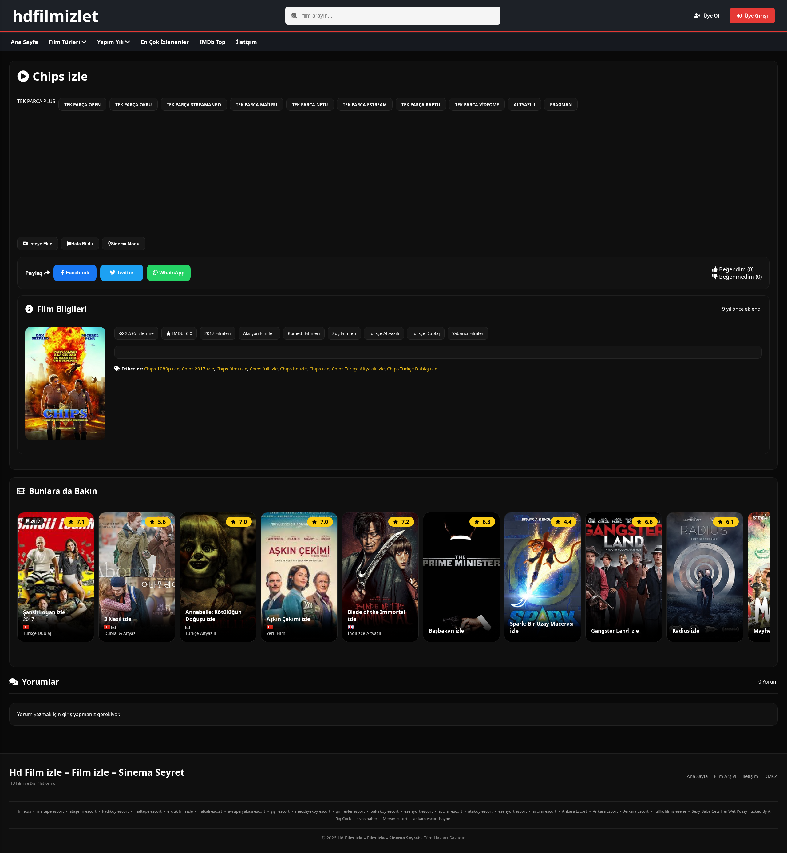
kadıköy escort (115, 811)
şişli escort (280, 811)
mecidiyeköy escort (312, 811)
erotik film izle (180, 811)
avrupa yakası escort (246, 811)
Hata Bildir (82, 243)
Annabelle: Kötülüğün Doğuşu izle (213, 616)
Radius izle (685, 631)
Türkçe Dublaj (426, 333)
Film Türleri (65, 42)
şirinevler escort (350, 811)
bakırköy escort (384, 811)
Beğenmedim (736, 276)
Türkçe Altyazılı (384, 333)
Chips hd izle (293, 368)
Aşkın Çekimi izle (288, 619)
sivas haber (367, 818)
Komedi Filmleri (304, 333)
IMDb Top (212, 42)
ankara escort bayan (431, 818)
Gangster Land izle (615, 631)
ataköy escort (480, 811)
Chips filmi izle (231, 368)
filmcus (24, 811)
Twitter (124, 273)
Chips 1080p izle (161, 368)
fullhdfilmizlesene (670, 811)
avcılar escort (450, 811)
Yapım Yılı (111, 42)
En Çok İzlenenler (165, 42)
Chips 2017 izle (198, 368)
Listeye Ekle (39, 243)
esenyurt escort (418, 811)
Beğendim (732, 269)
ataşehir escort (83, 811)
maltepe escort (50, 811)
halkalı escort (210, 811)
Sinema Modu (125, 243)
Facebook (76, 273)
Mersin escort (395, 818)
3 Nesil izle (117, 619)
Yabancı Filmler (468, 333)
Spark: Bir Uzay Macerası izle (542, 627)
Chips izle (319, 368)
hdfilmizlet (55, 15)
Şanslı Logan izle (44, 612)
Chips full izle (264, 368)
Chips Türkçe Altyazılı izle (358, 368)
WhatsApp (171, 273)
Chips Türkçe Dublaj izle (412, 368)
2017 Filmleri (217, 333)
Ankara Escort (574, 811)
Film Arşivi (725, 776)
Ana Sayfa (24, 42)
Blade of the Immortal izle (376, 616)
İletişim (246, 42)
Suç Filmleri (344, 333)
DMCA (771, 776)
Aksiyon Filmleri (259, 333)
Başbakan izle (446, 631)
